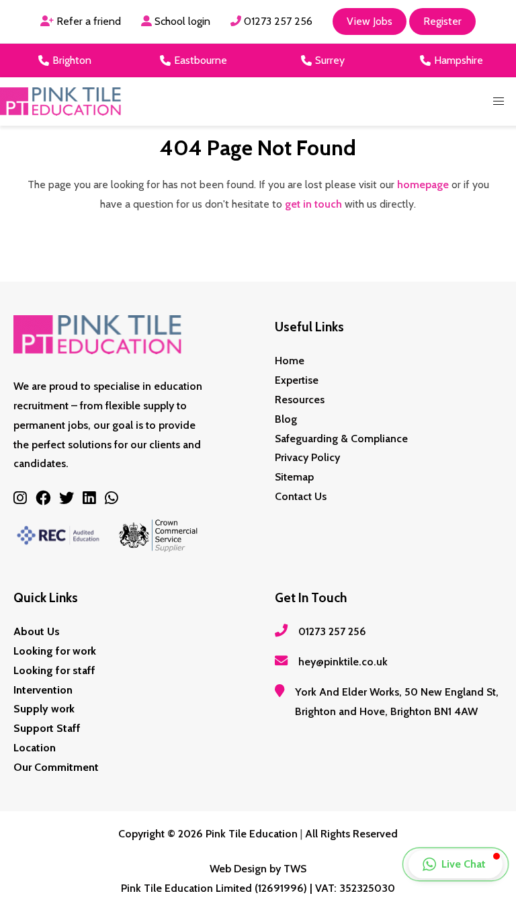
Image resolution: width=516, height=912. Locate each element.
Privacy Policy (307, 457)
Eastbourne (200, 60)
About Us (36, 631)
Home (289, 360)
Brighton (71, 60)
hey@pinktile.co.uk (343, 661)
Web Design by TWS (258, 868)
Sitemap (294, 476)
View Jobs (369, 21)
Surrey (330, 60)
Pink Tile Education (252, 833)
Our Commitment (56, 767)
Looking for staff (54, 670)
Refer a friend (87, 21)
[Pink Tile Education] (60, 101)
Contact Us (301, 496)
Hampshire (458, 60)
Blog (286, 419)
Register (442, 21)
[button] (498, 101)
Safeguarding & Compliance (341, 438)
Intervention (43, 689)
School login (181, 21)
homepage (423, 184)
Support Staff (47, 728)
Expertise (296, 380)
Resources (300, 399)
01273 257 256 (276, 21)
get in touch (313, 204)
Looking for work (54, 651)
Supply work (44, 708)
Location (34, 747)
